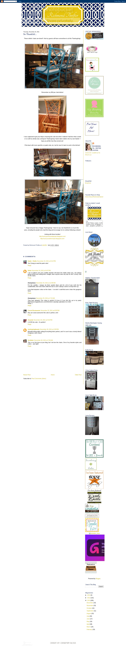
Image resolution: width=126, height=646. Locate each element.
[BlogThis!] (53, 245)
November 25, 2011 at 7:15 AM (45, 298)
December (90, 602)
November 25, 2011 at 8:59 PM (50, 310)
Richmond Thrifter (62, 15)
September (90, 611)
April (88, 624)
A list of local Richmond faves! (94, 197)
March (89, 627)
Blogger (98, 578)
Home (53, 375)
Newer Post (26, 375)
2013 (89, 595)
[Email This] (51, 245)
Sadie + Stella (32, 261)
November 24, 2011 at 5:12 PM (46, 261)
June (88, 619)
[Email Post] (48, 245)
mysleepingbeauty (33, 329)
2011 (88, 600)
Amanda (30, 320)
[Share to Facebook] (56, 245)
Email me (88, 183)
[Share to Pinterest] (58, 245)
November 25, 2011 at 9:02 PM (43, 320)
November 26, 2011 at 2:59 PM (49, 329)
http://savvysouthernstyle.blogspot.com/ (52, 238)
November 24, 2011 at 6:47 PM (41, 270)
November (90, 605)
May (88, 621)
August (89, 613)
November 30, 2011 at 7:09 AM (43, 340)
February (90, 629)
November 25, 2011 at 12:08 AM (46, 283)
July (88, 616)
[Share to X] (54, 245)
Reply (29, 265)
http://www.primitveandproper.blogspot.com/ (52, 236)
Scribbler (31, 340)
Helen (29, 270)
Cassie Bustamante (34, 310)
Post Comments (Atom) (39, 378)
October (89, 608)
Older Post (78, 375)
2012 (89, 598)
